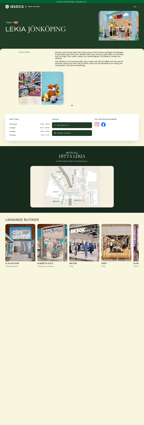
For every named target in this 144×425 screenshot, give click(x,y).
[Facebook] (103, 124)
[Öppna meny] (26, 7)
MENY (30, 6)
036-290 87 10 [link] (63, 125)
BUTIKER (36, 6)
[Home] (14, 6)
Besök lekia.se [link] (64, 133)
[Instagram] (97, 124)
